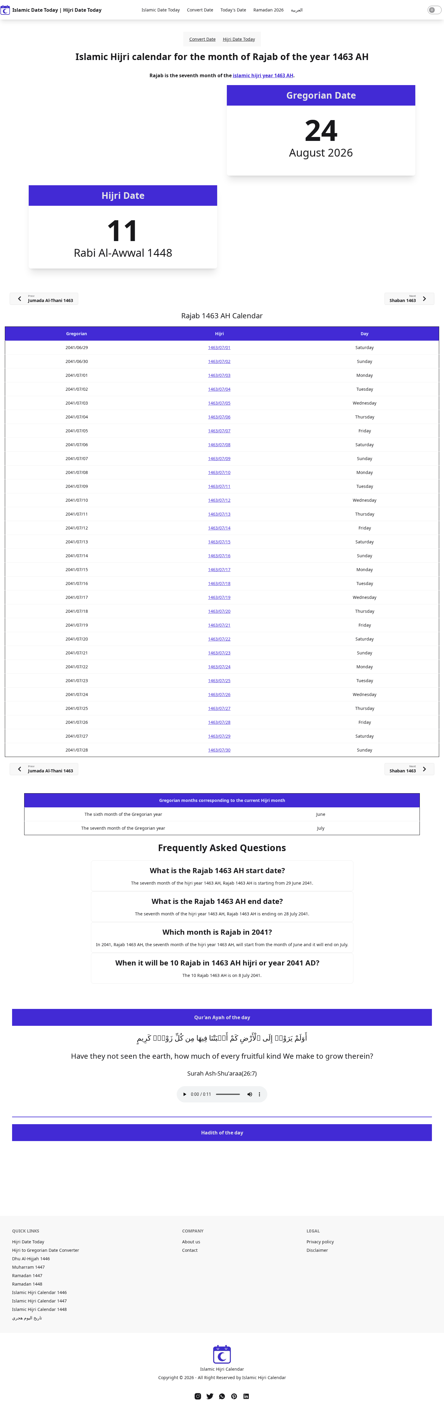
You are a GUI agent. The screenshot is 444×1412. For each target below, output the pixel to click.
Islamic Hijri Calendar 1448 (39, 1309)
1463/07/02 (219, 361)
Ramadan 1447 (27, 1275)
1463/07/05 (219, 403)
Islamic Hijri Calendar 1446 (39, 1292)
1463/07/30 (219, 750)
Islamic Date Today (161, 10)
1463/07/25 (219, 680)
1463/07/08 (219, 444)
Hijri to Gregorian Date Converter (45, 1250)
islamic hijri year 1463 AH (263, 75)
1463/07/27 (219, 708)
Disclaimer (317, 1250)
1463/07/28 (219, 722)
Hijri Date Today (239, 39)
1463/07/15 (219, 542)
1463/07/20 (219, 611)
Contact (190, 1250)
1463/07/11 (219, 486)
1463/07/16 (219, 555)
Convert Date (200, 10)
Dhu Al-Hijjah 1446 (31, 1258)
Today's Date (233, 10)
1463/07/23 (219, 653)
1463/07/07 (219, 431)
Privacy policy (320, 1242)
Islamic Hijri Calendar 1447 (39, 1301)
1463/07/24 (219, 666)
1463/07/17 (219, 569)
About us (191, 1242)
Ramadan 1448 (27, 1284)
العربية (297, 10)
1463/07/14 (219, 528)
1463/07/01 (219, 347)
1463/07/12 (219, 500)
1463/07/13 (219, 514)
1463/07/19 (219, 597)
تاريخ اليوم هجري (27, 1318)
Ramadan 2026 (268, 10)
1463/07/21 (219, 625)
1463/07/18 (219, 583)
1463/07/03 (219, 375)
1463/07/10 (219, 472)
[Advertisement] (123, 130)
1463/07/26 (219, 694)
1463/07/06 (219, 417)
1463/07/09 (219, 458)
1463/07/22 (219, 639)
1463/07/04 (219, 389)
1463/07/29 (219, 736)
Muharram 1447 (28, 1267)
